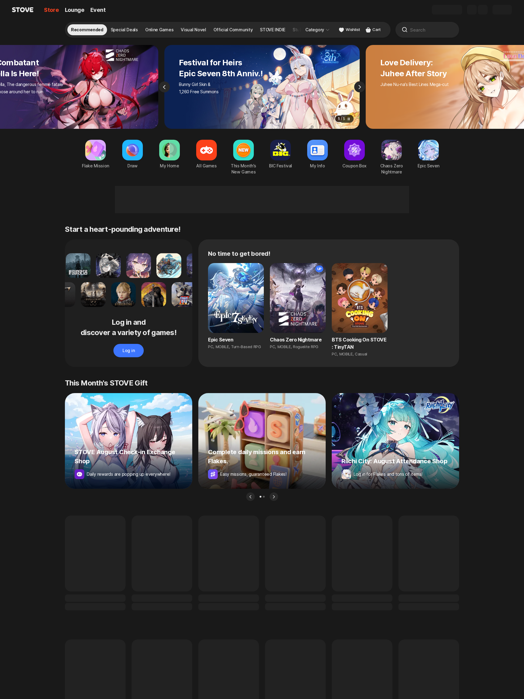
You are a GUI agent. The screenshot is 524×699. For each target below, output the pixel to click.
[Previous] (164, 86)
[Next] (359, 86)
